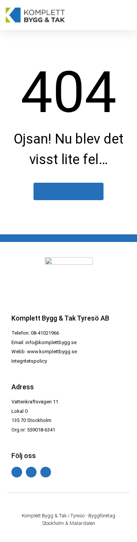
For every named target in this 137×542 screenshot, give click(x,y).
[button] (125, 15)
